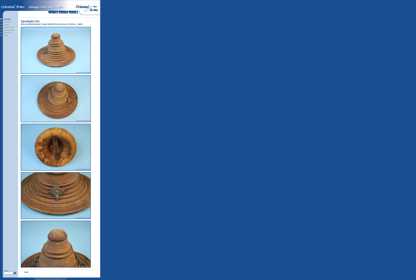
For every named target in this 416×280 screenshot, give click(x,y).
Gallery (6, 24)
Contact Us (46, 278)
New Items (8, 22)
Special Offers (9, 30)
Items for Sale (9, 27)
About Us (40, 278)
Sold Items (8, 33)
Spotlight (7, 19)
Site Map (65, 278)
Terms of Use (53, 278)
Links (6, 35)
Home (35, 278)
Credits (60, 278)
